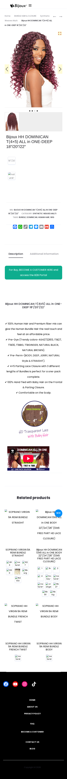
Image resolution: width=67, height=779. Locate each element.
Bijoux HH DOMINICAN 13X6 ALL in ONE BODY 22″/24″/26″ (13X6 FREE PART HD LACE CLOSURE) (49, 555)
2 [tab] (32, 110)
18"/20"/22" (11, 160)
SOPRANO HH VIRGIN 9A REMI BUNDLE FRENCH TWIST (17, 646)
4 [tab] (37, 110)
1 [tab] (29, 110)
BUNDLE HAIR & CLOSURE (25, 16)
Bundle (22, 217)
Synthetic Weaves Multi (44, 213)
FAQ (32, 723)
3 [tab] (34, 110)
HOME (32, 700)
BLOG (32, 748)
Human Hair (43, 217)
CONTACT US (32, 742)
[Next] (60, 69)
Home (7, 16)
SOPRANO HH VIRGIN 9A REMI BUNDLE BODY (49, 646)
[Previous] (7, 69)
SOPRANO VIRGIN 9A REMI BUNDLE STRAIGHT (18, 552)
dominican (32, 217)
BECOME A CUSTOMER (32, 731)
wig (52, 217)
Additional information (44, 254)
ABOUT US (32, 706)
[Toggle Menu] (47, 8)
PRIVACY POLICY (32, 713)
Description (16, 254)
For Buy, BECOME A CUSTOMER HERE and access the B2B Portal (33, 272)
